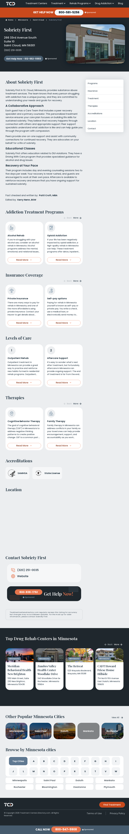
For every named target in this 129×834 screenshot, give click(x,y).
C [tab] (54, 761)
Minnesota (23, 20)
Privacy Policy (117, 813)
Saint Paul (49, 780)
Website (22, 576)
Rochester (19, 787)
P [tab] (64, 771)
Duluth (79, 780)
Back (69, 217)
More (76, 217)
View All (115, 717)
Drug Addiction (103, 3)
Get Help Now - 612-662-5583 (23, 58)
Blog (120, 3)
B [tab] (44, 761)
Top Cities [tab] (18, 761)
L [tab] (23, 771)
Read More (22, 259)
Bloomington (49, 787)
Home (10, 20)
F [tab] (85, 761)
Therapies (93, 106)
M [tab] (34, 771)
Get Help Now (43, 12)
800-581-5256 (69, 12)
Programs (93, 83)
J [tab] (13, 771)
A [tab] (34, 761)
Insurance (93, 90)
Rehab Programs (79, 3)
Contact (92, 128)
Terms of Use (94, 813)
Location (92, 121)
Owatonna (79, 787)
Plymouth (109, 787)
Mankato (109, 780)
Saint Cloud (38, 20)
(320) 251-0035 (12, 50)
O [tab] (54, 771)
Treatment (57, 3)
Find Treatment (112, 804)
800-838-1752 (28, 592)
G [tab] (95, 761)
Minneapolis (19, 780)
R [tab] (74, 771)
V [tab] (105, 771)
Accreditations (95, 113)
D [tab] (64, 761)
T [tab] (95, 771)
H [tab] (105, 761)
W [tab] (116, 771)
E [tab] (74, 761)
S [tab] (85, 771)
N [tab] (44, 771)
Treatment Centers (36, 3)
